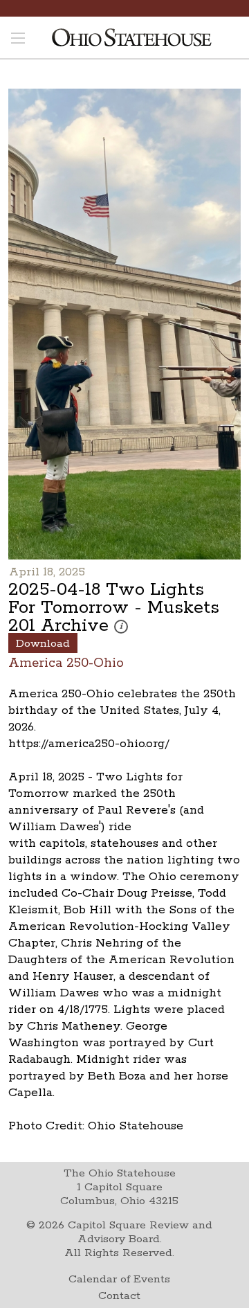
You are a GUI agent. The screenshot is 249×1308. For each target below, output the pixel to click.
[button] (121, 627)
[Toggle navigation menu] (18, 39)
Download (43, 643)
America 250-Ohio (66, 662)
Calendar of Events (119, 1279)
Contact (119, 1296)
